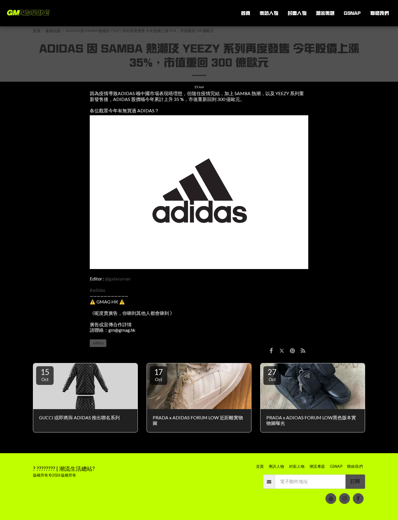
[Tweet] (282, 350)
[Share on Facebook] (271, 350)
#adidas (97, 290)
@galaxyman (118, 278)
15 (44, 374)
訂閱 (355, 481)
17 (158, 374)
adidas (98, 343)
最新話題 (53, 31)
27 (272, 374)
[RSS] (303, 350)
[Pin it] (292, 350)
